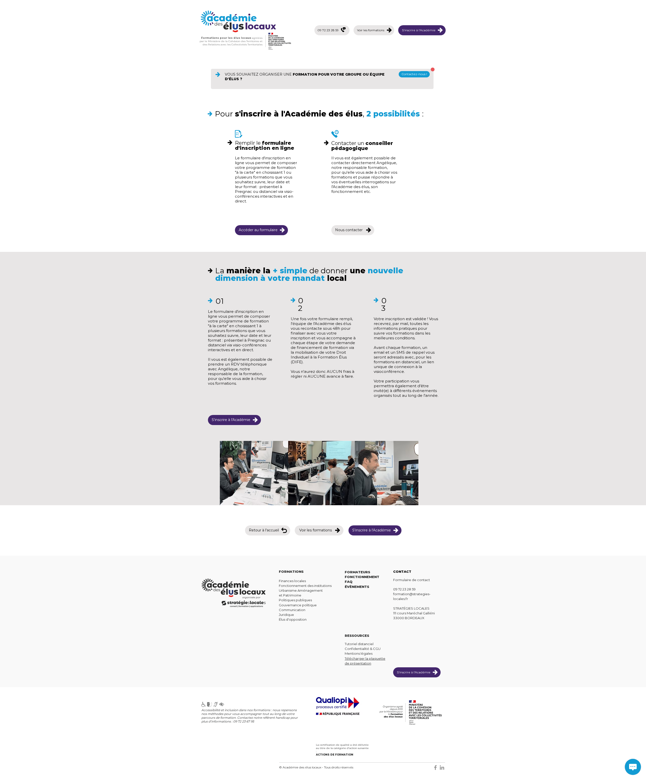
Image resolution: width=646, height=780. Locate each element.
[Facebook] (435, 767)
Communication (292, 610)
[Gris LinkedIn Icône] (442, 767)
